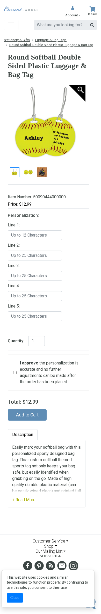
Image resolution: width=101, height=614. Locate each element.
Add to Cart (27, 414)
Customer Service (49, 541)
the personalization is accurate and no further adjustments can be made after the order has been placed (49, 372)
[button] (72, 12)
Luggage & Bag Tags (51, 40)
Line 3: (14, 265)
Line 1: (14, 225)
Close (14, 598)
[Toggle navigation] (11, 25)
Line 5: (14, 306)
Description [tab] (22, 434)
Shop (49, 546)
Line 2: (14, 245)
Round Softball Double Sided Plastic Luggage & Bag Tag (51, 45)
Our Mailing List (48, 551)
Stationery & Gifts (17, 40)
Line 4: (14, 285)
